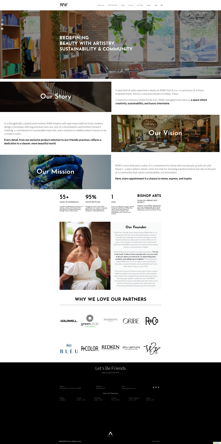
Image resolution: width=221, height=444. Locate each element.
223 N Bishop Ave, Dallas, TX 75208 (70, 388)
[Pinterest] (2, 24)
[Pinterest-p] (156, 387)
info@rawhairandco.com (129, 388)
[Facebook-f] (158, 387)
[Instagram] (2, 20)
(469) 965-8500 (100, 388)
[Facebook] (2, 28)
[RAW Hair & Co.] (64, 5)
